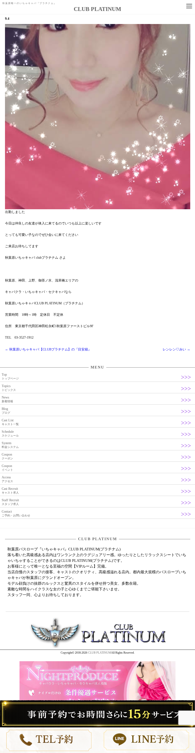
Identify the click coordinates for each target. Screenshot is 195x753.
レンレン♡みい (176, 349)
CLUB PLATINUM (99, 652)
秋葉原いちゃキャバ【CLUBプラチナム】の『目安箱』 (48, 349)
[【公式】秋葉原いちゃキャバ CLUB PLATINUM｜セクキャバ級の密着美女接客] (97, 646)
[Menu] (189, 6)
